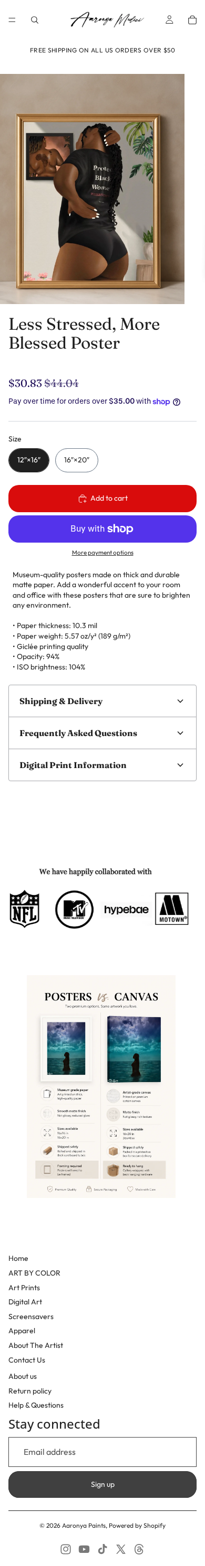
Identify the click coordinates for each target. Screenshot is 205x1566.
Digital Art (25, 1301)
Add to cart (109, 498)
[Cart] (192, 19)
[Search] (34, 19)
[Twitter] (121, 1549)
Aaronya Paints (84, 1525)
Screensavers (31, 1316)
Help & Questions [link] (36, 1405)
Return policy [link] (30, 1391)
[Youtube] (84, 1549)
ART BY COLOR (34, 1273)
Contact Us (26, 1360)
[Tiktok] (102, 1549)
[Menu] (12, 20)
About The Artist (35, 1345)
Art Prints (24, 1287)
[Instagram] (65, 1549)
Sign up (103, 1484)
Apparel (21, 1330)
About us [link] (22, 1376)
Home (18, 1258)
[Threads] (139, 1549)
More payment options (103, 552)
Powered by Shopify (137, 1525)
